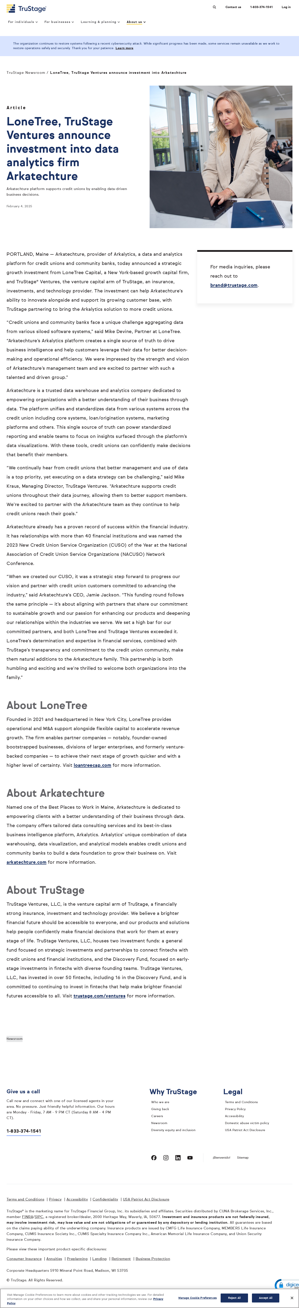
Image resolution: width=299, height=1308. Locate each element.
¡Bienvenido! (221, 1157)
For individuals (21, 22)
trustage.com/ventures (100, 996)
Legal (236, 1092)
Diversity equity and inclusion (173, 1130)
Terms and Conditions (241, 1102)
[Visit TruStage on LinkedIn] (178, 1157)
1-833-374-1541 (261, 7)
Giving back (160, 1109)
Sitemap (243, 1157)
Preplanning (77, 1259)
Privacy (55, 1199)
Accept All (265, 1297)
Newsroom (15, 1038)
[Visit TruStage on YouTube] (190, 1157)
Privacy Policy (235, 1109)
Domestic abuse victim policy (247, 1123)
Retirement (121, 1259)
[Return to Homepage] (26, 8)
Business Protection (153, 1259)
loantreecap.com (92, 765)
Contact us (233, 7)
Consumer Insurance (24, 1259)
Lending (99, 1259)
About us (134, 22)
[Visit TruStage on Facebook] (154, 1157)
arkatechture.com (26, 862)
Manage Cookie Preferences (197, 1297)
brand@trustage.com (234, 285)
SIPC (39, 1217)
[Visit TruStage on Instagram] (166, 1157)
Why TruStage (177, 1092)
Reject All (234, 1297)
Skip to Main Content (15, 2)
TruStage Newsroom (26, 73)
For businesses (57, 22)
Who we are (160, 1102)
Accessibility (234, 1116)
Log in (286, 7)
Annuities (54, 1259)
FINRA (27, 1217)
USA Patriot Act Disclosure (245, 1130)
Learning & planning (98, 22)
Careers (157, 1116)
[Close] (292, 1298)
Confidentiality (105, 1199)
